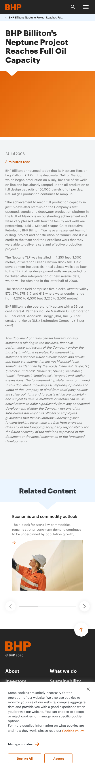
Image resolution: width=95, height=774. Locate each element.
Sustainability (65, 681)
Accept (58, 758)
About (12, 670)
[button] (10, 606)
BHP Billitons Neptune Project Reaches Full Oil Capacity (36, 17)
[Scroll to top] (81, 630)
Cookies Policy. (73, 730)
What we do (63, 670)
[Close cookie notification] (88, 689)
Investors (16, 681)
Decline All (25, 758)
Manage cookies (20, 744)
